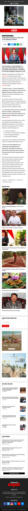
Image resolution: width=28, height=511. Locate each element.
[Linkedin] (15, 503)
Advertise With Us (15, 1)
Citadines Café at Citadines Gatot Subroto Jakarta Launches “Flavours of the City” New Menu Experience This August (13, 441)
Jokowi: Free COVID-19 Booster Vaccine (12, 227)
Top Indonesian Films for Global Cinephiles (9, 425)
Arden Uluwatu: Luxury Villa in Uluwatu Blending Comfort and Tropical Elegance (13, 455)
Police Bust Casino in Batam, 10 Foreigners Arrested (8, 407)
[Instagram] (11, 503)
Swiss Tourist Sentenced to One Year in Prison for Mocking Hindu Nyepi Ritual (10, 398)
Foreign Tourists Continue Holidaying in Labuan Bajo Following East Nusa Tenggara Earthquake (10, 389)
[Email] (22, 503)
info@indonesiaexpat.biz (16, 497)
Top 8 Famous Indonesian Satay (10, 290)
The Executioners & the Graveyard (11, 310)
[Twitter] (8, 503)
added (7, 117)
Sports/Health (10, 35)
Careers (22, 1)
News (7, 35)
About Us (9, 1)
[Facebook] (4, 503)
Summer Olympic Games (7, 181)
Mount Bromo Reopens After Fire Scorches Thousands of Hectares (9, 416)
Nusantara (5, 76)
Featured (3, 35)
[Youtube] (19, 503)
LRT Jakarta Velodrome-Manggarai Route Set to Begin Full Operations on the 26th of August (13, 468)
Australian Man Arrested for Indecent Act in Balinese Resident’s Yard (12, 448)
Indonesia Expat (6, 41)
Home (5, 1)
